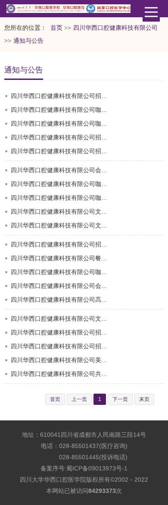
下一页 (120, 399)
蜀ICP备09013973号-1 (97, 468)
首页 (56, 28)
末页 (144, 399)
